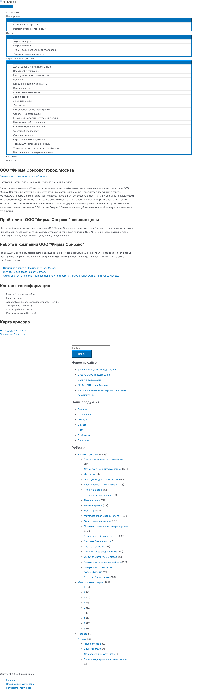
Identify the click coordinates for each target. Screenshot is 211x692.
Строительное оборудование (29, 139)
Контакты (11, 156)
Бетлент (82, 409)
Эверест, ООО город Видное (94, 374)
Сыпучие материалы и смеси (29, 126)
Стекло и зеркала (23, 135)
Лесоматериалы (22, 100)
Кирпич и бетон (22, 88)
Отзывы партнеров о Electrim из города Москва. (30, 268)
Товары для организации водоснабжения (36, 148)
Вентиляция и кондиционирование (33, 152)
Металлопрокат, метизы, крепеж (32, 109)
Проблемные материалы (20, 683)
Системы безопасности (26, 130)
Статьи (10, 33)
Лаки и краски (21, 96)
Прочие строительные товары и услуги (35, 118)
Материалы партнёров (90, 582)
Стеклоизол (84, 414)
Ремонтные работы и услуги (29, 122)
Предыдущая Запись (13, 330)
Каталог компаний (88, 454)
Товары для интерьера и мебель (31, 143)
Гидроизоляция (22, 45)
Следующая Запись (12, 334)
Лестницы (19, 105)
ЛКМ (80, 430)
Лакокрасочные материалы (28, 54)
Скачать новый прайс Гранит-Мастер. (24, 271)
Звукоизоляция (22, 41)
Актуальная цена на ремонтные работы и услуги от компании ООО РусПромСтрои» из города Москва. (61, 275)
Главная (10, 680)
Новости (11, 160)
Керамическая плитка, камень (30, 83)
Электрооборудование (26, 71)
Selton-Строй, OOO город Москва (97, 369)
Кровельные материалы (26, 92)
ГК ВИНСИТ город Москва (93, 385)
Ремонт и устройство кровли (29, 28)
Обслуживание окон (89, 379)
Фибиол (82, 419)
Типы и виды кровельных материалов (34, 49)
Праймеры (84, 435)
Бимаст (82, 424)
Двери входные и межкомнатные (32, 66)
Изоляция (18, 79)
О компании (13, 12)
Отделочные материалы (27, 113)
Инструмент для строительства (31, 75)
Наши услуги (13, 16)
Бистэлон (83, 440)
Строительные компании (20, 58)
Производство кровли (25, 24)
